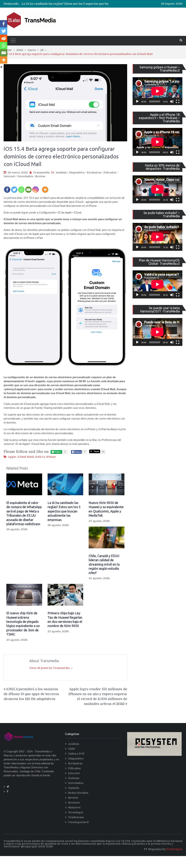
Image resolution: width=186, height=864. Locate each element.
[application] (157, 91)
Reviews (74, 802)
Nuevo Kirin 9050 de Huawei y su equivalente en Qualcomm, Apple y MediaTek (78, 3)
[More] (45, 187)
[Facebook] (7, 187)
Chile (71, 748)
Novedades (25, 176)
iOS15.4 (40, 456)
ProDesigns (174, 849)
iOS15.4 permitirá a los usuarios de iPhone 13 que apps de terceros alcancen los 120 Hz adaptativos (31, 694)
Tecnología (75, 812)
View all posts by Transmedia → (51, 668)
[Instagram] (35, 187)
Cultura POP (76, 753)
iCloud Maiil (25, 456)
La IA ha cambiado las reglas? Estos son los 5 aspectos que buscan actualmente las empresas (64, 511)
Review (40, 176)
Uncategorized (78, 822)
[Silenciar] (172, 101)
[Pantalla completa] (177, 101)
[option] (66, 4)
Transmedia (41, 172)
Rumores (74, 807)
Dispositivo (76, 172)
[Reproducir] (137, 101)
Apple (12, 456)
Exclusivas (94, 172)
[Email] (28, 187)
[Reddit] (3, 38)
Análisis (61, 172)
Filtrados (110, 172)
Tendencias (76, 817)
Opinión (73, 788)
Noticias (73, 778)
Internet (9, 176)
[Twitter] (14, 187)
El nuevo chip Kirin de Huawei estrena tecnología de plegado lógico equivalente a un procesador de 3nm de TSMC (23, 623)
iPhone (51, 456)
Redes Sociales (78, 792)
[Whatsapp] (21, 187)
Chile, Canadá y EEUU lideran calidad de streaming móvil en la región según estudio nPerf (104, 564)
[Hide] (1, 67)
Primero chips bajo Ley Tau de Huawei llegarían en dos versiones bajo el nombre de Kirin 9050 (65, 619)
